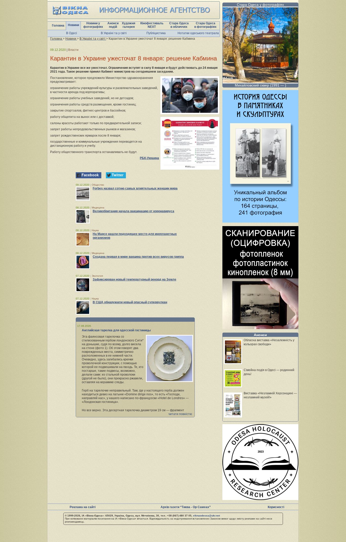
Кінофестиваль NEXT (151, 25)
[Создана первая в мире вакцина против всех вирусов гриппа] (82, 262)
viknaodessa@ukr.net (206, 515)
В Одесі (71, 33)
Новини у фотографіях (93, 25)
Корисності (276, 507)
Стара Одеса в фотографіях (205, 25)
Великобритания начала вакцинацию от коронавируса (133, 211)
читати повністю (180, 414)
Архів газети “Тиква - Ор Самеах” (186, 507)
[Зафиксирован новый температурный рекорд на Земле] (82, 284)
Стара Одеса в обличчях (179, 25)
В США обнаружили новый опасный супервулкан (130, 302)
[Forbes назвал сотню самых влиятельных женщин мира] (82, 193)
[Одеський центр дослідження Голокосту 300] (260, 498)
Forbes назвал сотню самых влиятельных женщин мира (135, 188)
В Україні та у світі (114, 33)
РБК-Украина (149, 158)
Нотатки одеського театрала (198, 33)
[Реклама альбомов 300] (260, 221)
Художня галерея (128, 25)
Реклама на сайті (82, 507)
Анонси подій (113, 25)
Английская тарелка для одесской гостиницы (116, 330)
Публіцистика (156, 33)
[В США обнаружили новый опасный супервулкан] (82, 307)
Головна (58, 25)
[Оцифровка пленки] (260, 328)
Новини (73, 25)
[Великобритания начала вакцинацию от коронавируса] (82, 216)
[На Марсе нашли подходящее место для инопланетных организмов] (82, 239)
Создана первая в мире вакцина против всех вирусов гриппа (138, 256)
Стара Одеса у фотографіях (260, 5)
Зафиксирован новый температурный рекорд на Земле (134, 279)
